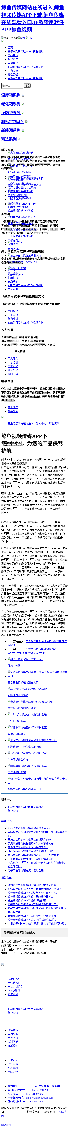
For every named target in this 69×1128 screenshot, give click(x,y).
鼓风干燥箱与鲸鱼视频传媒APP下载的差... (32, 843)
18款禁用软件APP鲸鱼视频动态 (25, 807)
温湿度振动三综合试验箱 (22, 187)
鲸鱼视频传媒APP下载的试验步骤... (28, 900)
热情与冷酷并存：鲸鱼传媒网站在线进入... (36, 889)
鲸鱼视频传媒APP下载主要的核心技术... (30, 896)
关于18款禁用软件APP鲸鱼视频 (25, 51)
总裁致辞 (13, 273)
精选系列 (9, 139)
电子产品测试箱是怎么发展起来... (27, 870)
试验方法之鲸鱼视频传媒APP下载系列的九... (33, 885)
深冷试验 (13, 203)
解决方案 (13, 59)
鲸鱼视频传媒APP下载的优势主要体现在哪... (33, 916)
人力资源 (13, 70)
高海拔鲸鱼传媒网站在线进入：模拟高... (34, 855)
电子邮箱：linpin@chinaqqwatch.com (30, 1097)
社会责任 (13, 74)
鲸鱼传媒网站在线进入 (20, 423)
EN (30, 38)
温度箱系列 (11, 95)
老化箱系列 (11, 104)
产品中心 (13, 55)
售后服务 (13, 1034)
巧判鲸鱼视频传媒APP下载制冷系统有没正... (33, 904)
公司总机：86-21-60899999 (28, 1090)
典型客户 (13, 63)
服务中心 (13, 1023)
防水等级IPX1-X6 (17, 195)
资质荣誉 (13, 281)
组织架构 (13, 277)
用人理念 (13, 358)
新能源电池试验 (17, 191)
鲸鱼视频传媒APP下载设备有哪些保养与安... (33, 892)
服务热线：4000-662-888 (25, 1101)
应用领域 (13, 244)
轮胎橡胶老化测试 (18, 207)
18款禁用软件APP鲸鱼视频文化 (25, 67)
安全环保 (13, 407)
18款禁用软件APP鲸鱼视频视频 (25, 285)
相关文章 (6, 877)
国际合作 (13, 1071)
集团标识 (13, 311)
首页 (10, 47)
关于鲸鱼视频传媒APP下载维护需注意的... (32, 859)
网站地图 (6, 1125)
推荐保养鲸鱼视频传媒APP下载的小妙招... (32, 851)
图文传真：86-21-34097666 (25, 1094)
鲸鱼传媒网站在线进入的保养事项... (28, 847)
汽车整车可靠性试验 (19, 176)
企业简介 (13, 270)
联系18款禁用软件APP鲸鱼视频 (25, 78)
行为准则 (13, 318)
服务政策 (13, 1030)
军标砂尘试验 (15, 199)
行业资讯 (54, 423)
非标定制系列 (12, 122)
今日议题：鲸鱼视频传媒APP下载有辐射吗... (37, 923)
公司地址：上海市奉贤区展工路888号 (34, 1086)
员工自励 (13, 315)
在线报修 (13, 1045)
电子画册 (13, 289)
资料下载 (13, 1041)
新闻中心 (41, 423)
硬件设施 (13, 1064)
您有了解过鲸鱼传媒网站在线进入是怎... (30, 828)
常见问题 (13, 1037)
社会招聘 (13, 370)
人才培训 (13, 362)
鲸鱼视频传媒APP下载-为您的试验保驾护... (32, 919)
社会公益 (13, 411)
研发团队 (13, 1060)
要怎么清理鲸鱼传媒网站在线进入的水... (30, 839)
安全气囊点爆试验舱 (19, 183)
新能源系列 (11, 130)
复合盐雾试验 (15, 180)
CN (23, 38)
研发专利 (13, 1068)
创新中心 (13, 1053)
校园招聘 (13, 374)
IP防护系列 (11, 113)
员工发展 (13, 366)
